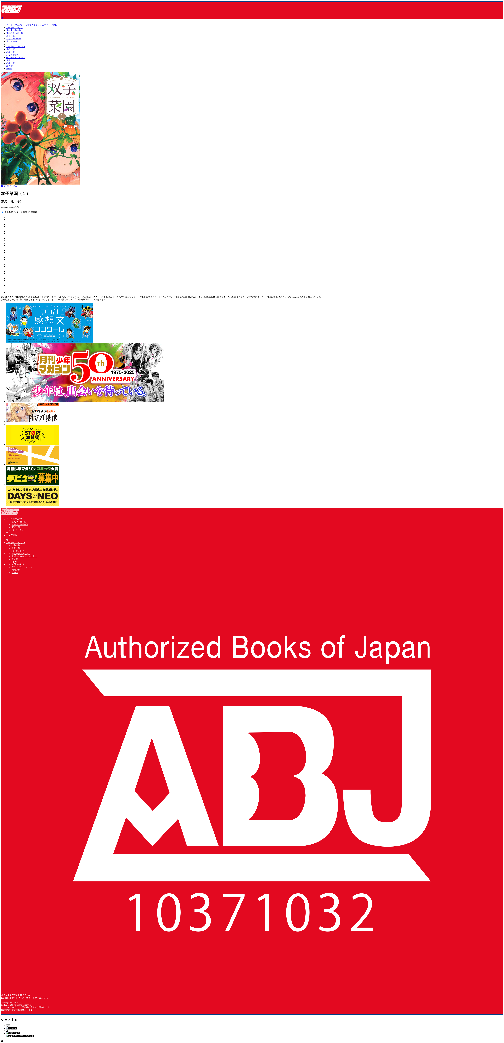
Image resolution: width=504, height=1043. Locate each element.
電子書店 (8, 212)
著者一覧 (10, 36)
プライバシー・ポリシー (23, 567)
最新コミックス (13, 60)
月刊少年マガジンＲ (15, 46)
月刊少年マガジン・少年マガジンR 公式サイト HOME (31, 25)
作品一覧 (10, 49)
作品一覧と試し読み (15, 57)
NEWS (9, 68)
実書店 (34, 212)
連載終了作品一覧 (14, 33)
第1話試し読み (10, 186)
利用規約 (16, 570)
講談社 (15, 572)
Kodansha (5, 1005)
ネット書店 (22, 212)
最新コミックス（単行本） (24, 556)
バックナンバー (13, 39)
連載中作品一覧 (13, 30)
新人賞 (9, 66)
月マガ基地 (11, 41)
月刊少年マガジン (14, 28)
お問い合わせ (18, 564)
